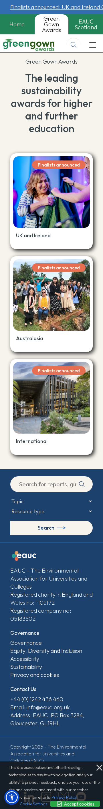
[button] (12, 797)
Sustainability (26, 666)
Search (46, 527)
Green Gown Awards (51, 24)
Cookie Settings (33, 803)
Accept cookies (78, 804)
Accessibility (24, 658)
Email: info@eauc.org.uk (40, 707)
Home (17, 24)
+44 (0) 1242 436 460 (36, 699)
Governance (26, 642)
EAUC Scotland (86, 24)
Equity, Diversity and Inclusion (46, 650)
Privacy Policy (64, 797)
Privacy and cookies (34, 674)
